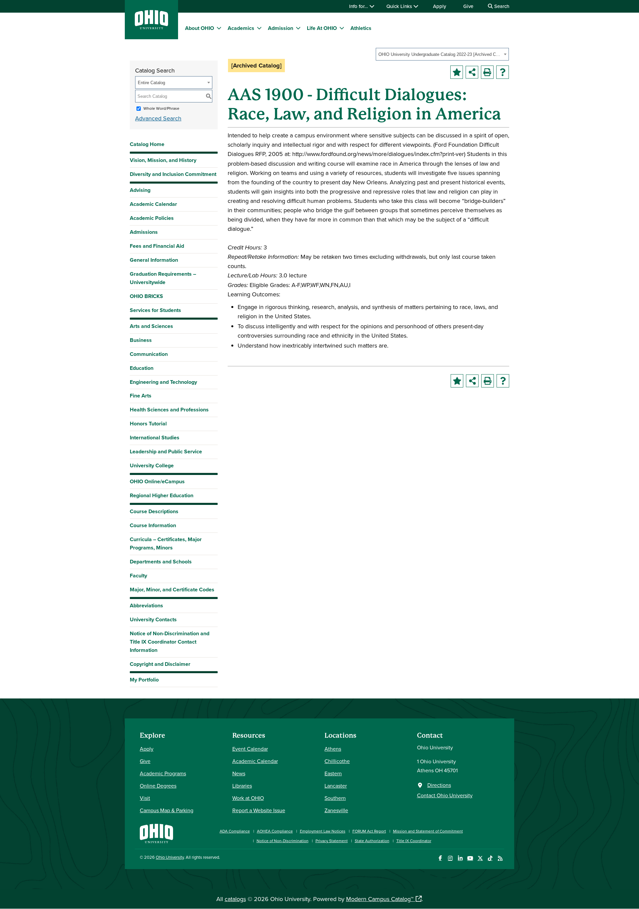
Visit (145, 798)
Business (141, 340)
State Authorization (372, 840)
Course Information (153, 525)
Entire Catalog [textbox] (151, 82)
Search (501, 6)
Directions (439, 785)
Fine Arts (140, 395)
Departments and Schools (161, 561)
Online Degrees (158, 785)
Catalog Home (147, 144)
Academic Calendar (153, 204)
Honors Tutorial (148, 423)
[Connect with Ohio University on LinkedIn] (460, 858)
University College (152, 465)
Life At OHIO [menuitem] (322, 28)
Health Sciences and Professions (169, 409)
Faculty (138, 575)
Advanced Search (158, 118)
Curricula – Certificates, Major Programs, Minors (166, 543)
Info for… (359, 6)
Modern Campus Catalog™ (379, 899)
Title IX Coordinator (413, 840)
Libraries (242, 785)
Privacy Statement (332, 840)
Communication (149, 354)
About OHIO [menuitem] (199, 28)
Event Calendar (250, 748)
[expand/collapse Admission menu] (298, 28)
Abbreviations (146, 605)
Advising (140, 190)
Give (468, 6)
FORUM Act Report (369, 831)
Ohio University (170, 857)
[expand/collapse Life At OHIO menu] (341, 28)
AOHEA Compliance (275, 831)
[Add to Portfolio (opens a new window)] (456, 72)
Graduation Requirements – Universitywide (163, 278)
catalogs (235, 899)
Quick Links (399, 6)
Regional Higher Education (161, 495)
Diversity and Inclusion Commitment (173, 174)
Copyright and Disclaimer (160, 664)
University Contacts (153, 619)
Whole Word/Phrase (161, 108)
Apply (439, 6)
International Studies (154, 437)
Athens (332, 748)
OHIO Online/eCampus (157, 481)
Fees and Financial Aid (157, 246)
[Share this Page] (472, 72)
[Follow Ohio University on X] (480, 858)
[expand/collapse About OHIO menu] (219, 28)
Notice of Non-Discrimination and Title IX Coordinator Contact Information (169, 642)
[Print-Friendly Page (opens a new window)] (487, 72)
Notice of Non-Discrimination (283, 840)
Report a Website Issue (258, 810)
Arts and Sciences (151, 326)
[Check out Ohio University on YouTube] (470, 858)
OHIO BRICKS (146, 296)
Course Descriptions (154, 511)
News (238, 773)
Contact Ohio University (445, 795)
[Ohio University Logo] (151, 27)
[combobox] (442, 54)
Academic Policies (152, 218)
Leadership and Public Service (166, 451)
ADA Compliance (235, 831)
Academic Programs (163, 773)
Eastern (333, 773)
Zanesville (336, 810)
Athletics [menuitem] (360, 28)
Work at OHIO (248, 798)
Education (141, 368)
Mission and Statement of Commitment (428, 831)
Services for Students (155, 310)
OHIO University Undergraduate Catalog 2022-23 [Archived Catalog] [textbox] (440, 54)
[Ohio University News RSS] (500, 858)
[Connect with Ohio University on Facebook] (440, 858)
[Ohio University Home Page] (156, 832)
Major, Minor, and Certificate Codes (172, 589)
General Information (154, 260)
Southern (335, 798)
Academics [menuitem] (241, 28)
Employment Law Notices (322, 831)
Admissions (144, 232)
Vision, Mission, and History (163, 160)
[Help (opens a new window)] (502, 72)
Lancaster (335, 785)
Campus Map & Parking (166, 810)
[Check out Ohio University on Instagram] (450, 858)
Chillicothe (337, 761)
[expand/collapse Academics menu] (259, 28)
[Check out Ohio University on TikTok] (490, 858)
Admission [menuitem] (280, 28)
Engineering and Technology (163, 382)
